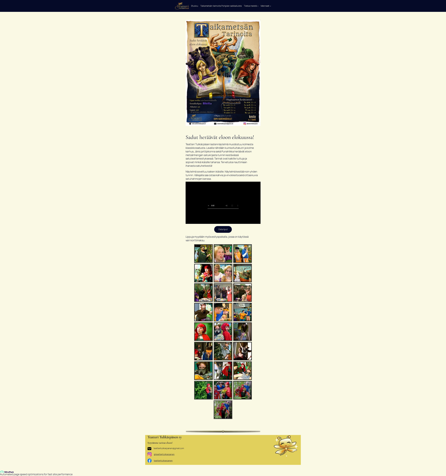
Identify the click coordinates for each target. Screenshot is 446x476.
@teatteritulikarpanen (164, 454)
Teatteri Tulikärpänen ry (165, 437)
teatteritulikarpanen (163, 460)
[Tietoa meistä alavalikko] (258, 6)
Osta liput (223, 229)
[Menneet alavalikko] (270, 6)
